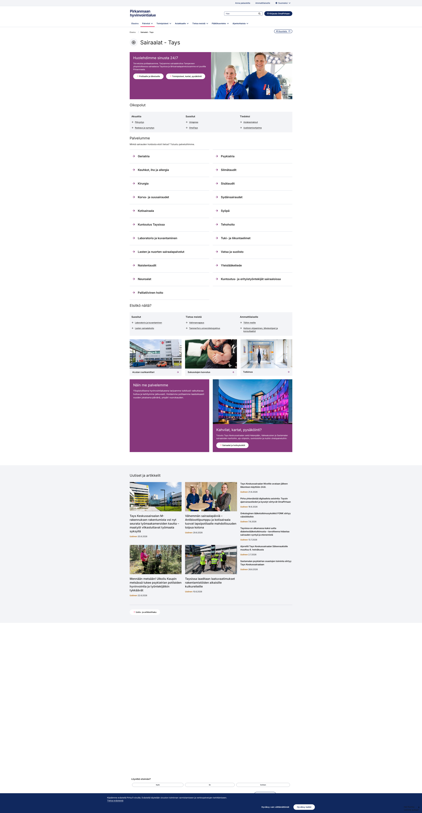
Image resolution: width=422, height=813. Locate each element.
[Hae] (259, 13)
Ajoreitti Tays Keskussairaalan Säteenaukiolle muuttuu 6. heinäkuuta (264, 548)
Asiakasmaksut (250, 122)
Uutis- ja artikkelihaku (145, 612)
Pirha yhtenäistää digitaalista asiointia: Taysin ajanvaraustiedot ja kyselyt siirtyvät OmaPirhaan (265, 500)
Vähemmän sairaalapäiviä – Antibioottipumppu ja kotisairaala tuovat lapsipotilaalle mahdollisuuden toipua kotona (210, 521)
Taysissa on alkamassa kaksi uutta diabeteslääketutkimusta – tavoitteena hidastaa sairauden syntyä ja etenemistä (264, 531)
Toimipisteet (162, 23)
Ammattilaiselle (262, 3)
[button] (157, 785)
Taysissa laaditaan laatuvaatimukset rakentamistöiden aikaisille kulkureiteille (210, 582)
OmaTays (193, 128)
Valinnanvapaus (196, 322)
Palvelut (146, 23)
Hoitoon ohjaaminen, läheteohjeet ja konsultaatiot (260, 329)
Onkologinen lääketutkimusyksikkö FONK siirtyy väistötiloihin (265, 515)
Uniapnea (193, 122)
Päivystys (139, 122)
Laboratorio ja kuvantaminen (148, 322)
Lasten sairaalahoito (144, 328)
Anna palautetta (242, 3)
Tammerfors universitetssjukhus (204, 328)
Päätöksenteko (219, 23)
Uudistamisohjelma (252, 128)
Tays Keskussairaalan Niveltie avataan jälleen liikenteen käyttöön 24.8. (264, 485)
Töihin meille (249, 322)
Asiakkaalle (180, 23)
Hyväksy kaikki (304, 807)
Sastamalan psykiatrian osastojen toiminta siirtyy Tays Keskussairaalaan (265, 563)
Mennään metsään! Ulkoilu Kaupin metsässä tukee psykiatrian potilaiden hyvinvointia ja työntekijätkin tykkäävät (156, 584)
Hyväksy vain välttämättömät (275, 807)
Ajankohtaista (239, 23)
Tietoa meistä (199, 23)
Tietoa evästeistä (115, 800)
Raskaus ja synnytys (144, 128)
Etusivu (135, 23)
